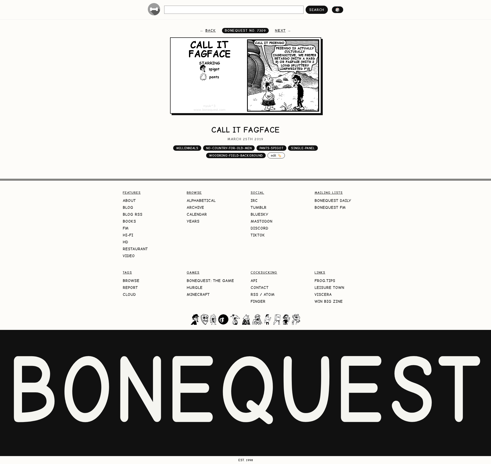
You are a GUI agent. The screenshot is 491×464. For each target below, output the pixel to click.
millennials (187, 148)
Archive (195, 207)
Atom (269, 294)
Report (130, 287)
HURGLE (195, 287)
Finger (258, 301)
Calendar (197, 214)
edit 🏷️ (276, 155)
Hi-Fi (128, 235)
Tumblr (258, 207)
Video (129, 255)
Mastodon (261, 221)
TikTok (258, 235)
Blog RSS (132, 214)
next (280, 30)
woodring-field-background (236, 155)
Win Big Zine (329, 301)
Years (193, 221)
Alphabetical (201, 200)
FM (126, 228)
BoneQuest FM (330, 207)
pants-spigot (271, 148)
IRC (254, 200)
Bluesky (259, 214)
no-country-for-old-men (229, 148)
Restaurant (135, 248)
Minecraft (198, 294)
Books (129, 221)
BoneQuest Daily (333, 200)
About (129, 200)
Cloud (129, 294)
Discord (259, 228)
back (210, 30)
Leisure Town (329, 287)
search (316, 10)
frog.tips (325, 280)
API (254, 280)
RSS (254, 294)
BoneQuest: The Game (210, 280)
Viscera (323, 294)
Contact (260, 287)
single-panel (303, 148)
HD (125, 242)
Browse (131, 280)
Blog (128, 207)
